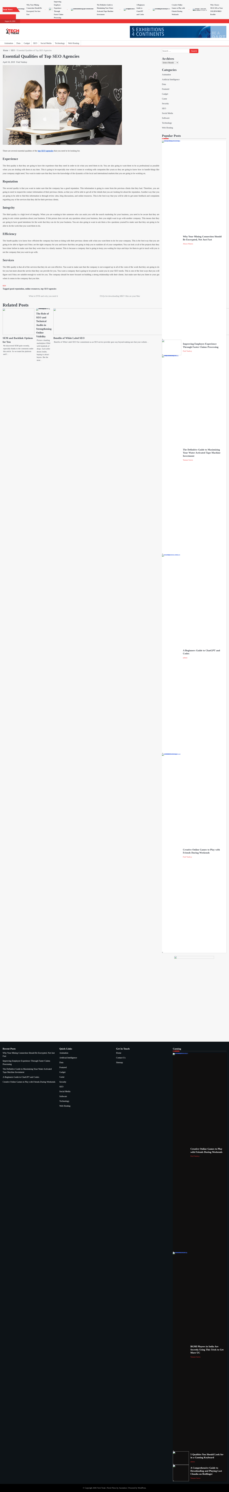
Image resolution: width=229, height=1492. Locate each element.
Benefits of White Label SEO (69, 338)
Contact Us (120, 1058)
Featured (165, 89)
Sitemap (119, 1062)
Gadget (27, 43)
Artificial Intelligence (171, 79)
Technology (60, 43)
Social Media (46, 43)
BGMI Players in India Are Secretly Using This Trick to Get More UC (207, 1349)
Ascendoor (123, 1488)
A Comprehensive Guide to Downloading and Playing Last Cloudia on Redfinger (206, 1471)
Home (118, 1053)
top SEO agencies (48, 289)
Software (165, 118)
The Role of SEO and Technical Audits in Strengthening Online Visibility (44, 325)
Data (18, 43)
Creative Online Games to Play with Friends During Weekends (29, 1082)
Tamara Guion (188, 460)
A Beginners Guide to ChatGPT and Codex (21, 1077)
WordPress (142, 1488)
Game (164, 99)
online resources (32, 289)
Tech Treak (101, 1488)
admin (185, 658)
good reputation (17, 289)
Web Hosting (73, 43)
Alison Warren (188, 244)
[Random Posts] (220, 43)
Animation (8, 43)
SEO (35, 43)
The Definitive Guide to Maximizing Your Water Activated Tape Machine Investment (201, 452)
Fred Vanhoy (21, 62)
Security (165, 103)
